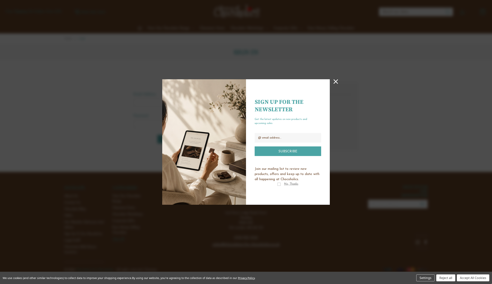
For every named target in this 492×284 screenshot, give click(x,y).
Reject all (445, 278)
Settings (425, 278)
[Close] (336, 81)
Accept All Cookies (473, 278)
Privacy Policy (246, 278)
